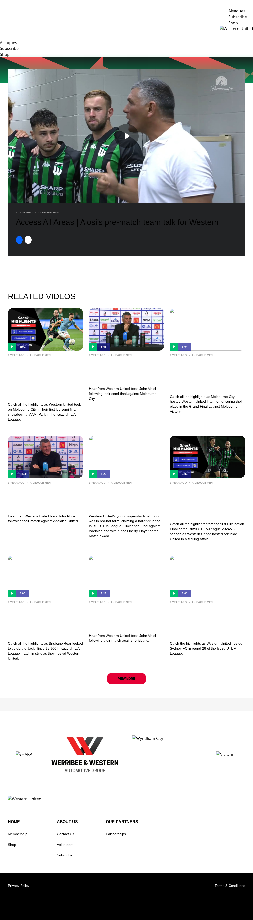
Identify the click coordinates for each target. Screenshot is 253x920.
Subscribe (64, 855)
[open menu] (3, 28)
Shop (12, 845)
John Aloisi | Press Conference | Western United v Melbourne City (122, 370)
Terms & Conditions (230, 886)
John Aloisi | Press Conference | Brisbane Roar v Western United (120, 617)
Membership (17, 834)
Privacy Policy (18, 886)
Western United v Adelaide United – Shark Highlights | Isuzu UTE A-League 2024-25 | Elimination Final (207, 502)
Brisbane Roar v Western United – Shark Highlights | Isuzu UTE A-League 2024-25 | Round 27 (45, 621)
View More (126, 678)
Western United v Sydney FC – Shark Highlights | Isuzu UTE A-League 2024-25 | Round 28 (206, 621)
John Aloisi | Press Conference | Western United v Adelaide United (42, 498)
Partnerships (116, 834)
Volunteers (65, 845)
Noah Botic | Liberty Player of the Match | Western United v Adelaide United (126, 498)
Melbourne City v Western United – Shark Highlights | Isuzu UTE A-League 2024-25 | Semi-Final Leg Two (207, 374)
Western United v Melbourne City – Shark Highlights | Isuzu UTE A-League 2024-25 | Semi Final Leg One (43, 378)
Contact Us (65, 834)
